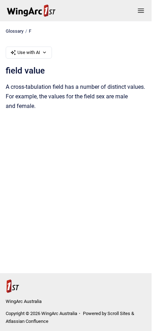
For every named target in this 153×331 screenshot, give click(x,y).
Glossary (14, 31)
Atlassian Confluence (27, 321)
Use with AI (28, 52)
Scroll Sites (118, 313)
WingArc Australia (24, 301)
